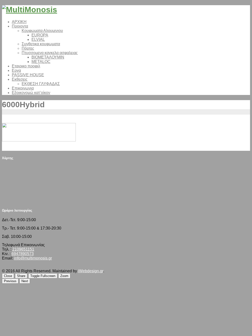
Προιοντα (20, 26)
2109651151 (23, 249)
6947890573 (23, 254)
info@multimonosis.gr (33, 258)
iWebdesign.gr (90, 271)
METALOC (41, 62)
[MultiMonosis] (29, 9)
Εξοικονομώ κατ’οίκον (31, 93)
